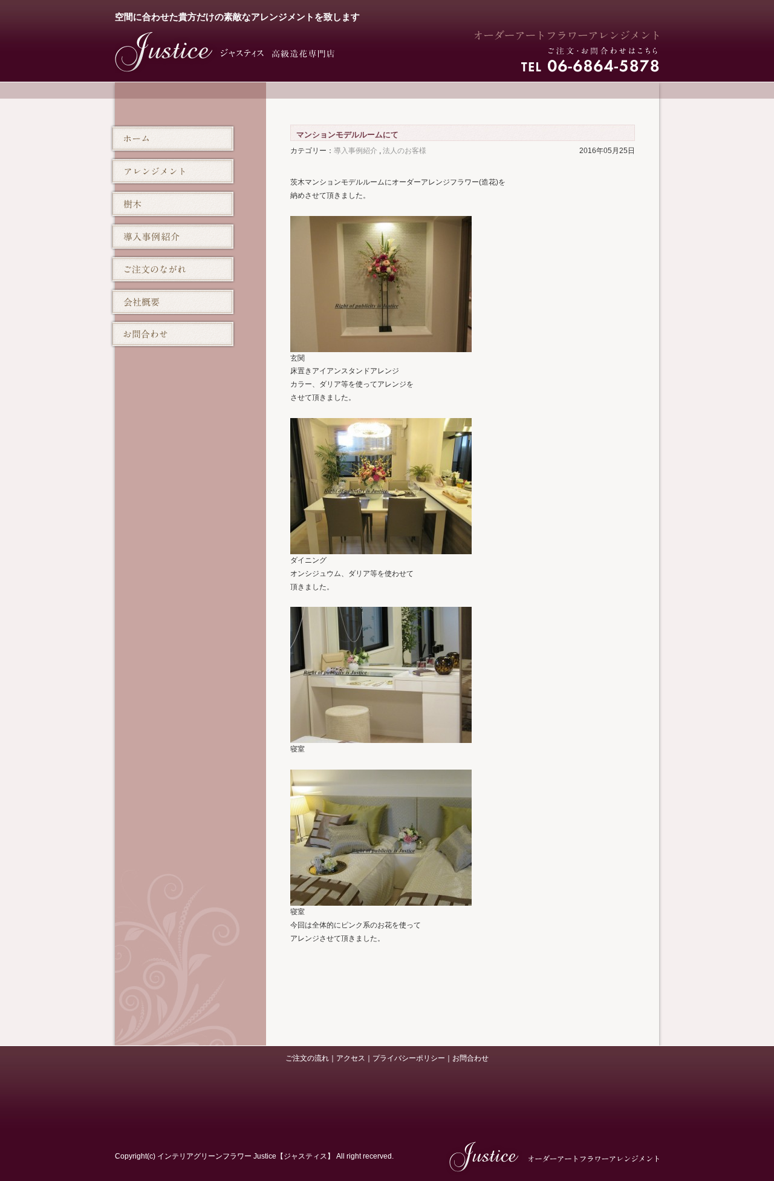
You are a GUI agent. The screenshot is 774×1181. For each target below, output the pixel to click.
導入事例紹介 (355, 150)
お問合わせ (470, 1058)
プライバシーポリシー (408, 1058)
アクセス (350, 1058)
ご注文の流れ (307, 1058)
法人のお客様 (404, 150)
